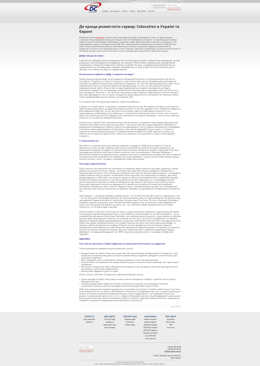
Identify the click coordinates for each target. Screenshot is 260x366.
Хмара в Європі (150, 322)
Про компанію (89, 319)
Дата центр (115, 11)
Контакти (151, 11)
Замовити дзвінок (174, 9)
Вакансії (89, 322)
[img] (93, 8)
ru (179, 1)
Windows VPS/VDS (150, 333)
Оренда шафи (130, 319)
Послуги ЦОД (110, 319)
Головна (105, 11)
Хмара (132, 11)
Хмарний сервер (150, 325)
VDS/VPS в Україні (150, 327)
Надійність (110, 322)
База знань (170, 322)
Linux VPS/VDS (150, 336)
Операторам (130, 325)
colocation (99, 37)
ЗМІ (170, 325)
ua (178, 1)
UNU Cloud (173, 1)
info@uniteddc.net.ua (172, 351)
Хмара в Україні (150, 319)
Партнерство (150, 338)
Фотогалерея (110, 327)
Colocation (130, 322)
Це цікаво (170, 319)
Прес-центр (141, 11)
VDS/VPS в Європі (150, 330)
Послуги (124, 11)
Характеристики (109, 325)
